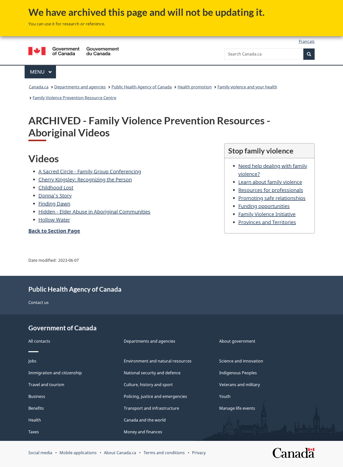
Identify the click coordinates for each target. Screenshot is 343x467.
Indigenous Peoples (238, 373)
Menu (38, 71)
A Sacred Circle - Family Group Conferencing (89, 171)
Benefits (36, 408)
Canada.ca (38, 87)
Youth (225, 396)
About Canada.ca (120, 452)
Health (34, 420)
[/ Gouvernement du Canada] (73, 52)
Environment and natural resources (158, 361)
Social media (40, 452)
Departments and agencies (80, 87)
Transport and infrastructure (151, 408)
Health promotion (195, 87)
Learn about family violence (270, 182)
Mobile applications (78, 452)
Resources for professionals (270, 190)
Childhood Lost (55, 187)
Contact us (38, 302)
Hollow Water (54, 219)
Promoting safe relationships (272, 198)
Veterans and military (239, 384)
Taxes (33, 432)
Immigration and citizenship (55, 373)
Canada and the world (145, 420)
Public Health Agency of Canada (141, 87)
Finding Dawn (54, 203)
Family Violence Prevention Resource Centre (74, 97)
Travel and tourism (46, 384)
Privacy (199, 452)
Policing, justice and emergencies (155, 396)
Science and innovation (241, 361)
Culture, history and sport (148, 384)
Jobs (32, 361)
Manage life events (237, 408)
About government (237, 341)
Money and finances (143, 432)
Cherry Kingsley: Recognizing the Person (85, 179)
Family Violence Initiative (267, 214)
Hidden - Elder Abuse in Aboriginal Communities (94, 211)
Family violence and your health (247, 87)
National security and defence (152, 373)
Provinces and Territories (267, 222)
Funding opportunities (264, 206)
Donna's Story (55, 195)
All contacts (39, 341)
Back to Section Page (54, 230)
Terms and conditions (164, 452)
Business (36, 396)
